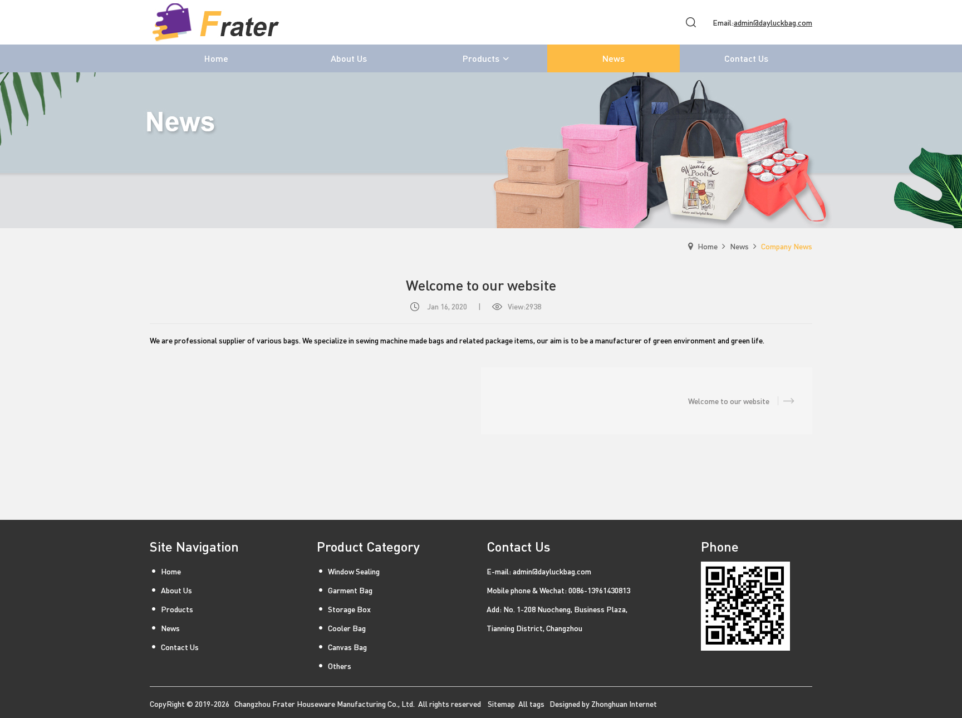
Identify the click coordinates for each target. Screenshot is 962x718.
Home (708, 246)
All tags (531, 704)
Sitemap (501, 704)
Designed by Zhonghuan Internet (603, 704)
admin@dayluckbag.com (773, 22)
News (739, 246)
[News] (481, 150)
